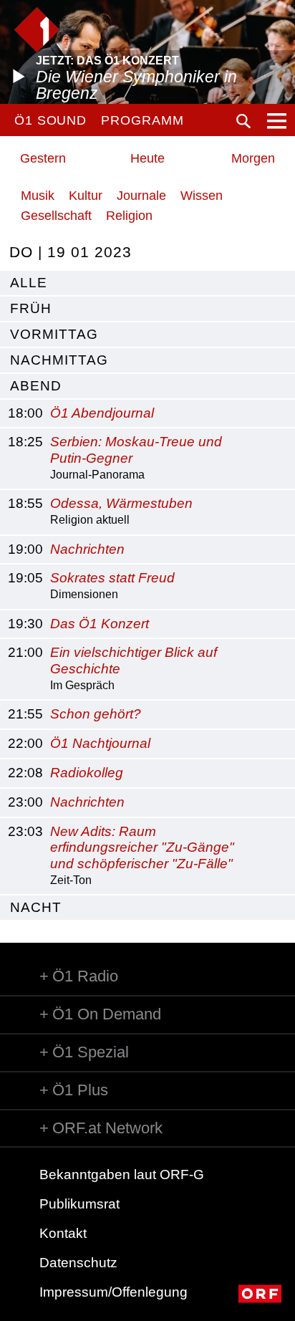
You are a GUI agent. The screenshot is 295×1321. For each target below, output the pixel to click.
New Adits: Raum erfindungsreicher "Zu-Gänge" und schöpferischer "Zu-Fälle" (142, 848)
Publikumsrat (79, 1203)
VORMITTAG (54, 334)
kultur (85, 195)
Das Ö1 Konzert (99, 623)
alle (28, 282)
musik (37, 195)
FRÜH (31, 308)
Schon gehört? (95, 713)
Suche (243, 121)
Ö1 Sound (50, 120)
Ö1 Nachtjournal (100, 743)
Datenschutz (78, 1262)
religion (129, 215)
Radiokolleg (86, 772)
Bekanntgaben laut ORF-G (121, 1174)
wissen (201, 195)
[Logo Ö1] (36, 29)
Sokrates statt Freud (112, 577)
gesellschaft (56, 215)
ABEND (36, 385)
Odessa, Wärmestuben (121, 503)
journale (141, 195)
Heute (147, 158)
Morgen (253, 158)
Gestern (43, 158)
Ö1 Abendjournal (102, 413)
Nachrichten (87, 549)
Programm (142, 120)
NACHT (36, 907)
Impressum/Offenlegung (113, 1292)
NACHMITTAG (59, 360)
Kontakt (63, 1233)
